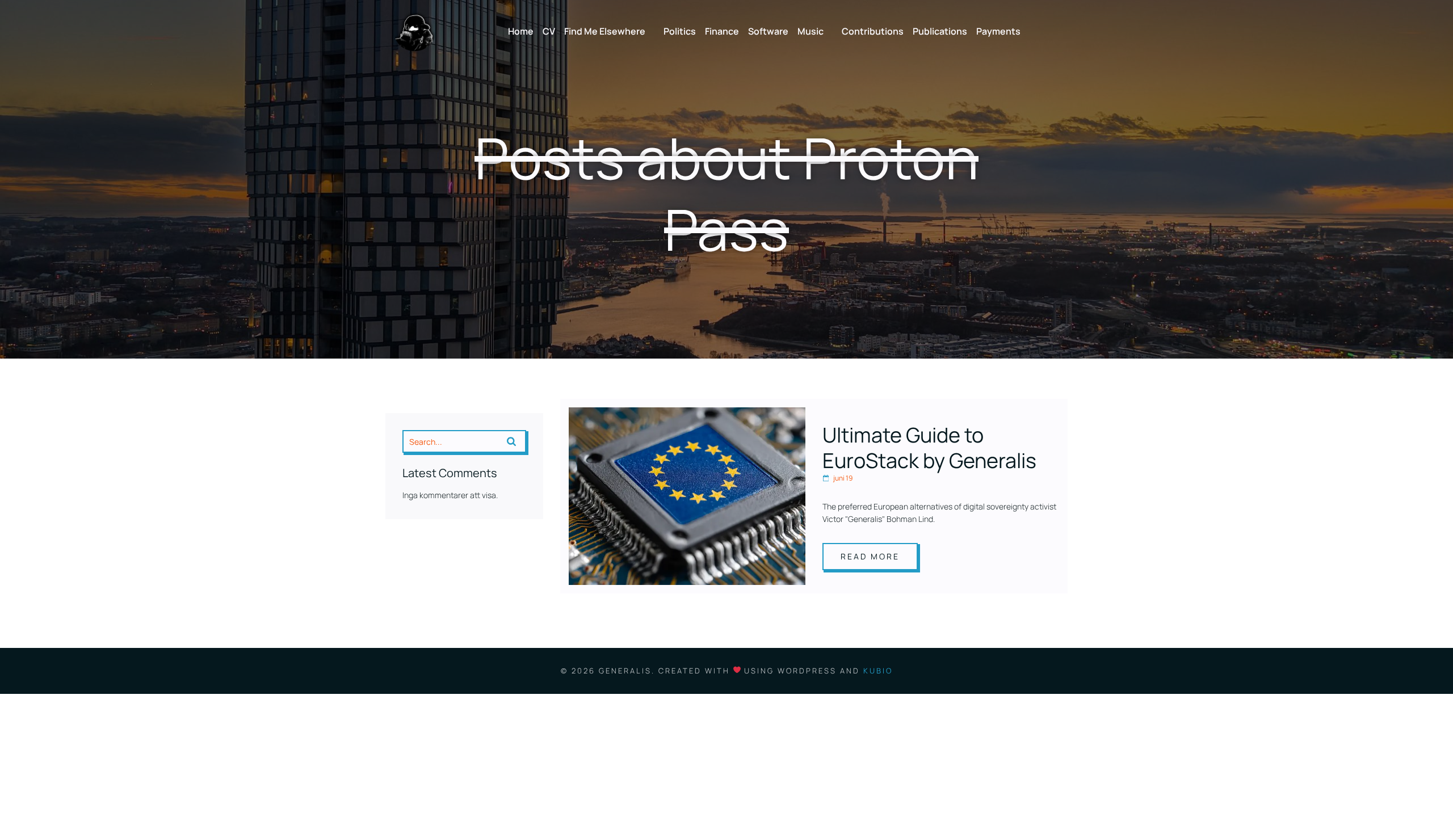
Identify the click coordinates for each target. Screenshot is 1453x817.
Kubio (878, 671)
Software (768, 31)
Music (810, 31)
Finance (722, 31)
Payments (998, 31)
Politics (679, 31)
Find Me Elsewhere (604, 31)
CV (549, 31)
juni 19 (843, 478)
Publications (940, 31)
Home (521, 31)
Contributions (873, 31)
